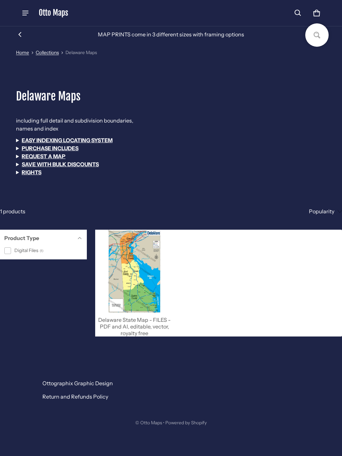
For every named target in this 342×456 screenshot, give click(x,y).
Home (22, 52)
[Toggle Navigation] (25, 13)
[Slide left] (20, 34)
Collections (47, 52)
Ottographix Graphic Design (77, 383)
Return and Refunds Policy (75, 396)
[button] (298, 13)
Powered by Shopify (186, 422)
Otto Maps (151, 422)
